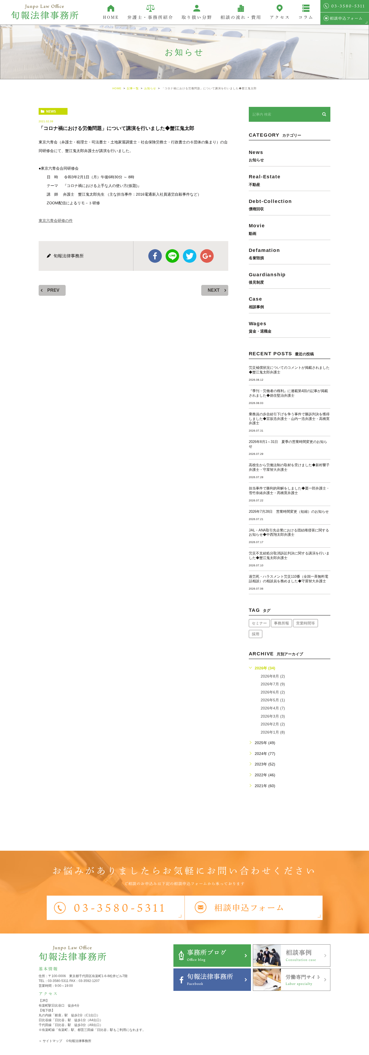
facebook (155, 256)
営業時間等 (305, 623)
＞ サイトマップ (50, 1041)
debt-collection (270, 205)
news (51, 111)
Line (172, 256)
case (256, 302)
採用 (255, 634)
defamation (264, 254)
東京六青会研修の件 (56, 220)
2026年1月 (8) (273, 732)
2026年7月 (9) (273, 684)
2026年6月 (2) (273, 692)
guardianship (267, 278)
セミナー (259, 623)
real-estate (265, 180)
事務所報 (281, 623)
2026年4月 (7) (273, 708)
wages (260, 327)
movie (257, 229)
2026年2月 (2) (273, 724)
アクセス (280, 17)
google (207, 256)
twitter (189, 256)
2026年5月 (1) (273, 700)
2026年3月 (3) (273, 716)
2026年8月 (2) (273, 676)
